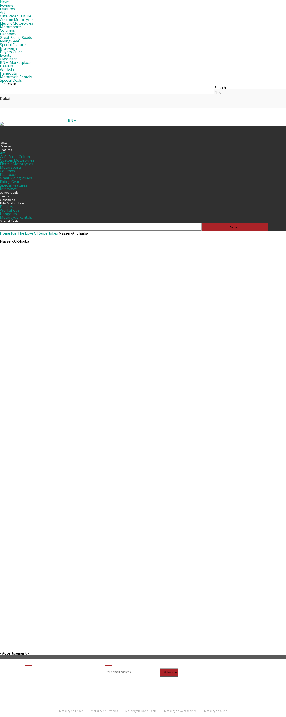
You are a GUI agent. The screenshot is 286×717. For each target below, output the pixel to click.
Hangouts (8, 73)
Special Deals (11, 80)
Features (7, 8)
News (4, 143)
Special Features (13, 44)
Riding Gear (9, 41)
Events (5, 55)
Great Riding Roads (16, 37)
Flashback (8, 33)
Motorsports (11, 26)
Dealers (6, 66)
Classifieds (8, 58)
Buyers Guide (11, 51)
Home (5, 233)
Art (2, 12)
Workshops (9, 69)
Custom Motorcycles (17, 19)
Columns (7, 30)
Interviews (8, 48)
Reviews (6, 5)
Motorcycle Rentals (16, 76)
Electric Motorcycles (16, 23)
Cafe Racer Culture (15, 16)
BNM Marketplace (15, 62)
